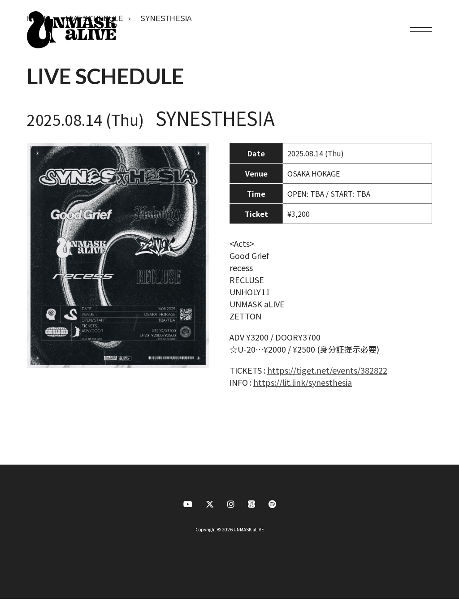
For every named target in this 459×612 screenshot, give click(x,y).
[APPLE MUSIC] (251, 506)
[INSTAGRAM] (230, 506)
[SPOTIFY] (272, 506)
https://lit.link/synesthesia (302, 382)
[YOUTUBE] (187, 506)
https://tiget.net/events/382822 (327, 370)
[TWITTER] (210, 506)
